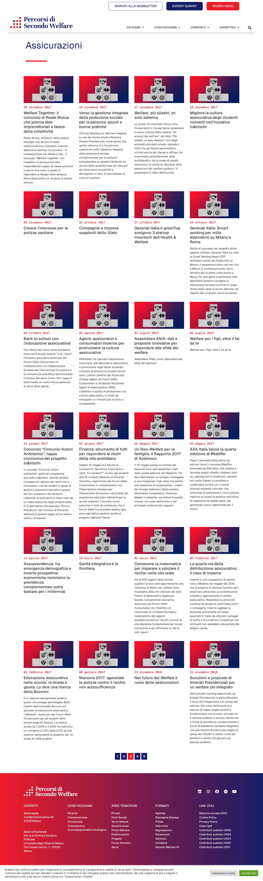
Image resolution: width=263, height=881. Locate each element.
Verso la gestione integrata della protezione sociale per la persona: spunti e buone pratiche (103, 119)
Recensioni (162, 834)
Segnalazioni (163, 830)
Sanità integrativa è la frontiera (98, 566)
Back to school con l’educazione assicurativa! (47, 341)
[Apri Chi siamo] (143, 27)
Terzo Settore (119, 821)
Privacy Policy (208, 821)
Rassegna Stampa (167, 817)
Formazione (75, 821)
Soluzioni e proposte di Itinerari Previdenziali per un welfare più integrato (212, 682)
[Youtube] (234, 791)
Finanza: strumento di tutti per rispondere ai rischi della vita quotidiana (103, 454)
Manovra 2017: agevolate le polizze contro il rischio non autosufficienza (102, 682)
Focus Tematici (121, 843)
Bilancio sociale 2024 (213, 813)
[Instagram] (208, 791)
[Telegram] (225, 791)
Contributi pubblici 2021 (214, 847)
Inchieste (161, 843)
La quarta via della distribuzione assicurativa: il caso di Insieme (213, 568)
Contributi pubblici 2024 (215, 834)
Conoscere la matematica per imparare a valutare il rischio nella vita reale (157, 568)
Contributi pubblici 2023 (215, 838)
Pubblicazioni (120, 834)
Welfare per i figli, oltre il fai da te (214, 341)
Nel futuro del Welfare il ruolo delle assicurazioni (156, 680)
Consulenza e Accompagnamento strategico (87, 827)
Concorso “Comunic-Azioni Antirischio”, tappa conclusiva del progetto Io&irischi (48, 456)
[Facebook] (217, 791)
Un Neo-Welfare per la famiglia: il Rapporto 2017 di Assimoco (157, 454)
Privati (115, 813)
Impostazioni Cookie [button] (223, 873)
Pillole (159, 821)
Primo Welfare (120, 830)
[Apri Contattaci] (238, 27)
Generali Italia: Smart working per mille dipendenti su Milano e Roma (210, 235)
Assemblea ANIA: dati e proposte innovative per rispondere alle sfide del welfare (156, 345)
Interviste (161, 826)
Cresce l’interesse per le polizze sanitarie (46, 230)
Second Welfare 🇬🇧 (167, 847)
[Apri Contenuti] (208, 27)
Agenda (160, 813)
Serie (114, 847)
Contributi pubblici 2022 (215, 843)
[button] (249, 28)
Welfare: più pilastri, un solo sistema (155, 115)
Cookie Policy (208, 817)
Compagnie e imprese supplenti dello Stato (99, 230)
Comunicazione (77, 817)
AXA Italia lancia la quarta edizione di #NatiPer (213, 451)
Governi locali (120, 826)
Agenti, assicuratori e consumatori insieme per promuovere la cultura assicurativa (101, 345)
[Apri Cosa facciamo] (179, 27)
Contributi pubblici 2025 (215, 830)
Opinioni (160, 838)
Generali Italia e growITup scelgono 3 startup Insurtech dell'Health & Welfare (157, 235)
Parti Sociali (119, 817)
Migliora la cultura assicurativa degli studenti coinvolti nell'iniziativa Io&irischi (214, 119)
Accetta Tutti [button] (249, 873)
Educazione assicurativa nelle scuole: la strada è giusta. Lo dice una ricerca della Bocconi (47, 684)
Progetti (116, 838)
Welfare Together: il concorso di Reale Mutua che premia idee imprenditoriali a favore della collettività (46, 122)
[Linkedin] (200, 791)
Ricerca (72, 813)
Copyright (205, 826)
